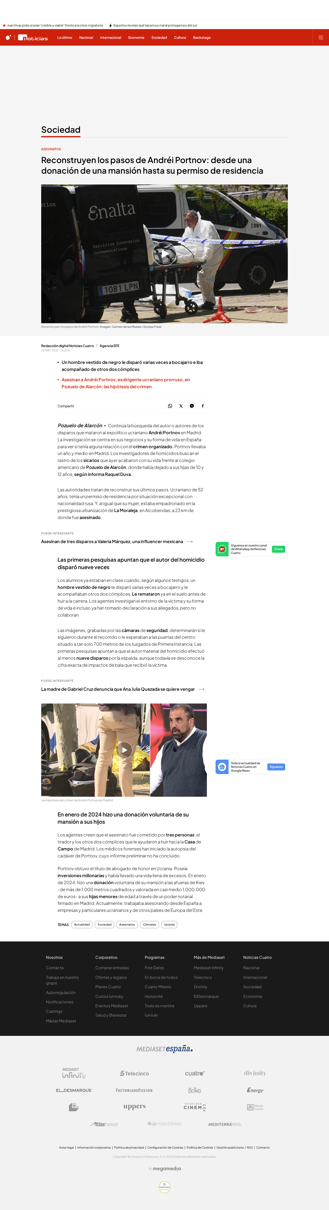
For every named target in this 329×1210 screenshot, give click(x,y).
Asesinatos (51, 149)
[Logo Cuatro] (194, 1073)
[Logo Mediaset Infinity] (74, 1073)
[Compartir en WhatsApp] (170, 406)
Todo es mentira (159, 1005)
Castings (54, 1011)
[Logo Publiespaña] (164, 1124)
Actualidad (82, 924)
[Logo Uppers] (134, 1107)
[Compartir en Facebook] (202, 406)
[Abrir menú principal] (320, 37)
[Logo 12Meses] (255, 1107)
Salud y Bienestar (111, 1015)
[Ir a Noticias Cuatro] (33, 37)
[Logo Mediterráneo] (225, 1124)
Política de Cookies (200, 1147)
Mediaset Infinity (209, 967)
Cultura (250, 1005)
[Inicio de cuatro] (8, 37)
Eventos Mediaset (111, 1005)
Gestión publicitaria (230, 1147)
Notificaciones (59, 1001)
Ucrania (169, 924)
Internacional (255, 977)
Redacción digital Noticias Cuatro (67, 345)
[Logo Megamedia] (167, 1169)
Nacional (251, 967)
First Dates (154, 967)
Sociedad (60, 129)
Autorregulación (61, 992)
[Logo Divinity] (255, 1073)
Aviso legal (66, 1147)
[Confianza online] (165, 1191)
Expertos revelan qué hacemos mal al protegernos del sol (155, 25)
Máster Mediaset (61, 1020)
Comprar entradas (112, 967)
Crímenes (149, 924)
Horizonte (154, 996)
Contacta (55, 967)
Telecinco (203, 977)
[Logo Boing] (194, 1090)
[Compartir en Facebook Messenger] (192, 406)
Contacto (263, 1147)
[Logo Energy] (255, 1090)
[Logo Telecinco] (134, 1073)
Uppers (200, 1005)
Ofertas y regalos (111, 977)
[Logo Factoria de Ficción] (134, 1090)
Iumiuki (151, 1015)
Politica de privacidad (129, 1147)
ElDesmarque (206, 996)
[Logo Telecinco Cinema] (195, 1107)
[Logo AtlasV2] (104, 1124)
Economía (252, 996)
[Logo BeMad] (74, 1107)
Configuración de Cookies (165, 1147)
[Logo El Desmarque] (73, 1090)
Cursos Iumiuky (109, 996)
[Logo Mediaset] (164, 1051)
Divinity (200, 986)
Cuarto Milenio (158, 986)
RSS (250, 1147)
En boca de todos (161, 977)
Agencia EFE (109, 345)
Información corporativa (94, 1147)
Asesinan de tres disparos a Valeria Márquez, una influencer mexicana (112, 541)
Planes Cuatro (108, 986)
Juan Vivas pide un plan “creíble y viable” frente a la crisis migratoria (55, 25)
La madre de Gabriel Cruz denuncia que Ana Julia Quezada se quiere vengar (118, 689)
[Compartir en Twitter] (181, 406)
